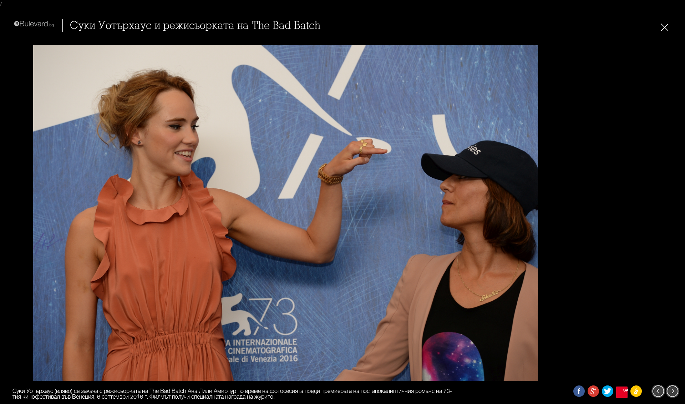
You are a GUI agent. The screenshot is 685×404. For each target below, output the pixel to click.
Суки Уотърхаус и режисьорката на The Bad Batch (195, 25)
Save (625, 390)
